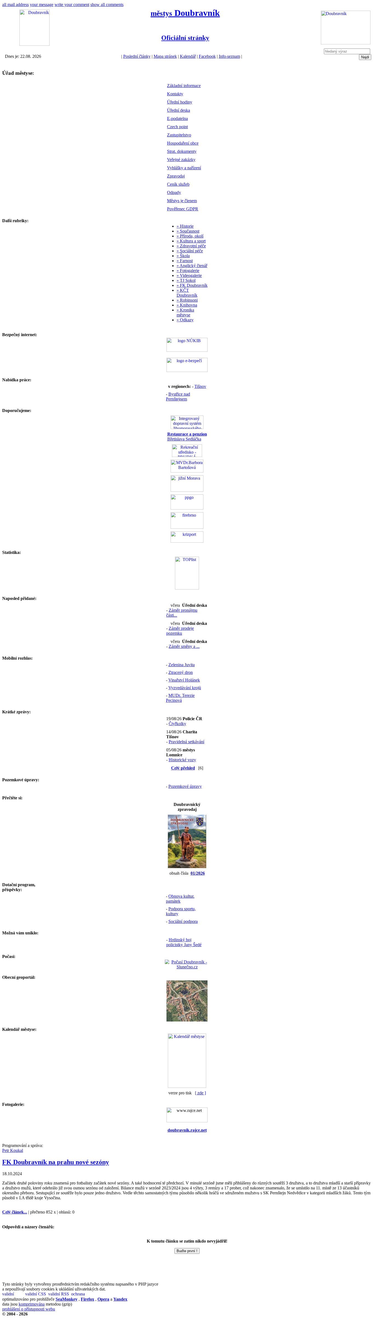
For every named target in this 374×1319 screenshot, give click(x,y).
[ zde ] (200, 1093)
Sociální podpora (183, 921)
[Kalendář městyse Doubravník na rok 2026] (187, 1086)
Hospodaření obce (182, 143)
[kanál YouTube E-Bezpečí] (187, 370)
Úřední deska (178, 110)
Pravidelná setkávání (186, 741)
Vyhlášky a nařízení (184, 167)
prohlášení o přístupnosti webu (28, 1309)
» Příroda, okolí (190, 236)
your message (41, 4)
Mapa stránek (165, 56)
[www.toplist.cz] (187, 588)
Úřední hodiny (179, 102)
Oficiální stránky (185, 37)
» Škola (183, 255)
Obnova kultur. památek (180, 898)
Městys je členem (182, 200)
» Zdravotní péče (191, 246)
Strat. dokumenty (182, 151)
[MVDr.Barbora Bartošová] (187, 471)
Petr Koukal (12, 1150)
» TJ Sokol (186, 280)
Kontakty (175, 93)
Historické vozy (182, 759)
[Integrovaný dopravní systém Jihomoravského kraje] (187, 427)
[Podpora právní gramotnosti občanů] (187, 508)
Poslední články (137, 56)
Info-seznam (229, 56)
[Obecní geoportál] (187, 1020)
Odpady (174, 192)
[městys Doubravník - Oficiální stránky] (34, 44)
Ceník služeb (178, 184)
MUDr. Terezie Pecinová (180, 698)
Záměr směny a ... (184, 646)
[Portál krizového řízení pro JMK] (187, 541)
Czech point (177, 126)
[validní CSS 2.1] (36, 1294)
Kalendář (188, 56)
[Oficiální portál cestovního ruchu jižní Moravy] (187, 490)
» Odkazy (185, 319)
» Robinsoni (187, 300)
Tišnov (200, 386)
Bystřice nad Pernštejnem (178, 396)
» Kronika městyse (185, 312)
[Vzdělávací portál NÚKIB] (187, 350)
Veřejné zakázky (181, 159)
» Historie (185, 226)
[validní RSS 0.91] (59, 1294)
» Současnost (188, 231)
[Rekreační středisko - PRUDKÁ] (187, 455)
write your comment (71, 4)
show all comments (106, 4)
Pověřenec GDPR (182, 209)
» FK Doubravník (192, 285)
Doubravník (185, 13)
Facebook (207, 56)
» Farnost (185, 260)
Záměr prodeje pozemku (180, 631)
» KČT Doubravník (187, 292)
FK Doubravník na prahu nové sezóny (55, 1162)
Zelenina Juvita (181, 664)
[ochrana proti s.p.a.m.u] (82, 1294)
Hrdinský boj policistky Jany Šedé (184, 942)
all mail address (15, 4)
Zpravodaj (176, 176)
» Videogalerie (189, 275)
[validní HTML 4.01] (13, 1294)
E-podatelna (177, 118)
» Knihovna (187, 305)
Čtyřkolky (177, 723)
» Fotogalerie (188, 270)
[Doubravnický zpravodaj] (187, 866)
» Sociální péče (190, 250)
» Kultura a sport (191, 241)
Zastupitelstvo (179, 135)
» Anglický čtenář (192, 265)
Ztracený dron (180, 672)
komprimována (32, 1304)
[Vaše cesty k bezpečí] (187, 527)
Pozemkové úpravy (185, 786)
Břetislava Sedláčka (187, 436)
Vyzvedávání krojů (184, 687)
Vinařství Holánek (184, 680)
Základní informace (184, 85)
